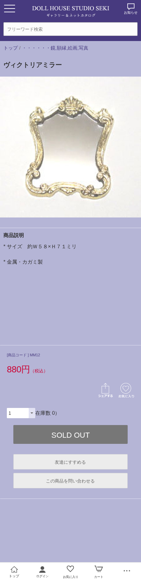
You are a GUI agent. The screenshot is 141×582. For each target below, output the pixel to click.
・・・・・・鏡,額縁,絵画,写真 (55, 48)
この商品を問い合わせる (70, 481)
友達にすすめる (70, 462)
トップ (10, 48)
